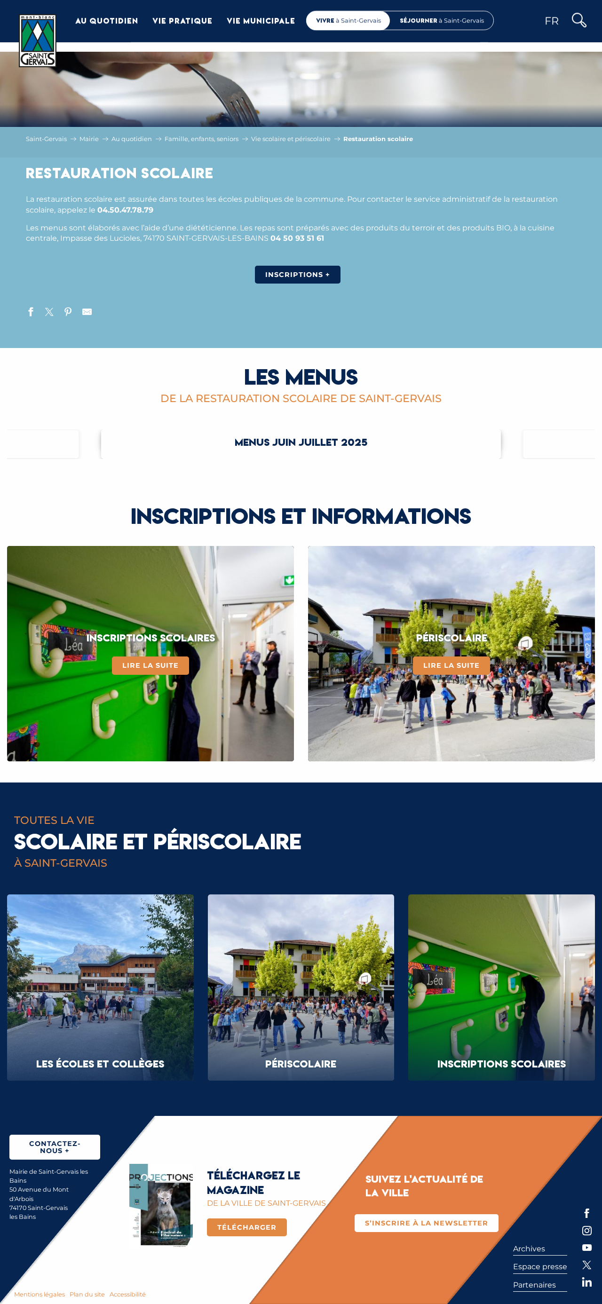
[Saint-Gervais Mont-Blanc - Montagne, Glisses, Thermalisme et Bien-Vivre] (37, 40)
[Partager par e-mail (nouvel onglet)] (87, 313)
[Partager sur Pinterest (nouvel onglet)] (68, 313)
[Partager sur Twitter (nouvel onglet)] (49, 313)
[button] (579, 21)
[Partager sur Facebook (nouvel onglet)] (30, 313)
